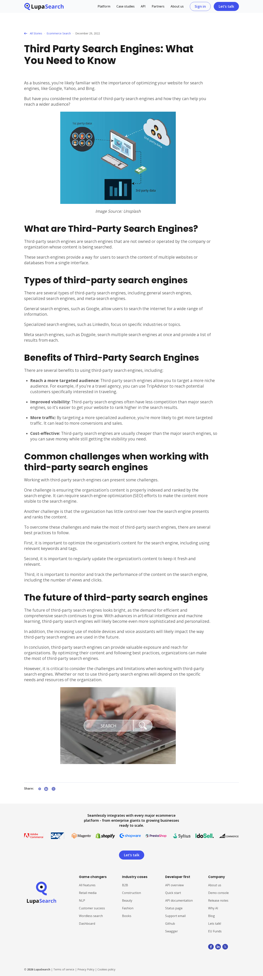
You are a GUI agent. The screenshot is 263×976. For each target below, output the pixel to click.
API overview (174, 885)
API (143, 6)
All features (87, 885)
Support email (175, 916)
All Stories (36, 33)
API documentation (179, 900)
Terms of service (63, 969)
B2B (125, 885)
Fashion (127, 908)
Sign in (200, 6)
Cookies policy (106, 969)
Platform (104, 6)
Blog (211, 916)
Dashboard (87, 923)
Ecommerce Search (59, 33)
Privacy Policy (85, 969)
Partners (158, 6)
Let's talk (226, 6)
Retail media (87, 893)
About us (177, 6)
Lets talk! (214, 923)
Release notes (218, 900)
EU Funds (215, 931)
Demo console (218, 893)
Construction (131, 893)
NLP (82, 900)
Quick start (173, 893)
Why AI (213, 908)
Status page (174, 908)
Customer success (92, 908)
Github (170, 923)
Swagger (171, 931)
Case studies (125, 6)
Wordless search (91, 916)
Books (126, 916)
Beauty (127, 900)
